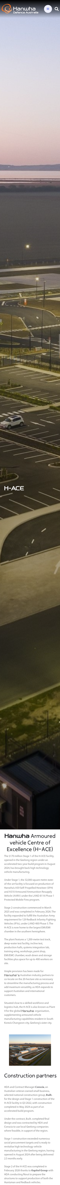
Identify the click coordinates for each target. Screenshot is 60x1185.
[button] (48, 9)
